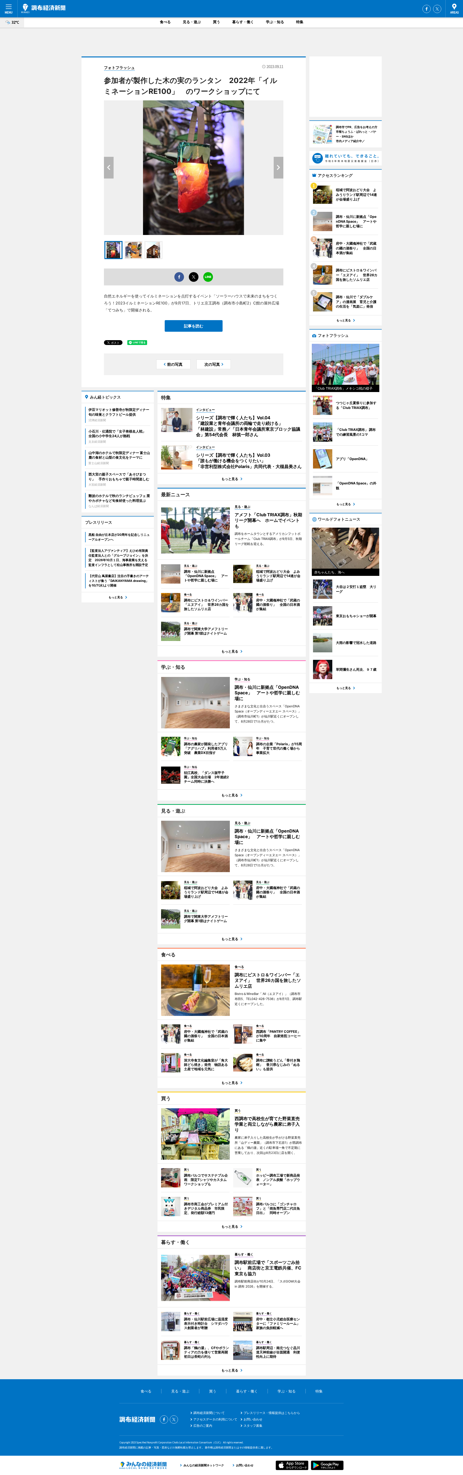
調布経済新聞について (209, 1413)
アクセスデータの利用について (215, 1419)
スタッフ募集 (253, 1425)
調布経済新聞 (43, 8)
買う (216, 22)
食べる (165, 22)
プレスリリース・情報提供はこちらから (272, 1413)
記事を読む (193, 326)
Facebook (426, 9)
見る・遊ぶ (192, 22)
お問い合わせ (253, 1419)
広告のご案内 (202, 1425)
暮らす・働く (243, 22)
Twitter (437, 9)
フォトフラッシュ (119, 67)
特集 (299, 22)
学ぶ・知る (275, 22)
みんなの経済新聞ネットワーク (143, 1465)
